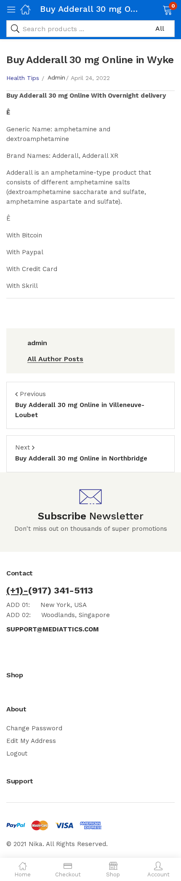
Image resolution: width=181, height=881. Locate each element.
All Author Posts (55, 359)
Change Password (34, 728)
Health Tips (22, 78)
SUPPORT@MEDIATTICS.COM (52, 629)
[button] (157, 9)
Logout (16, 753)
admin (56, 77)
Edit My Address (31, 741)
